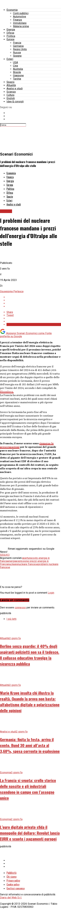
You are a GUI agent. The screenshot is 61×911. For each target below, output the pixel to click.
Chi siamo (11, 877)
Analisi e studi (15, 88)
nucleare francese (28, 564)
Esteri (10, 59)
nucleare (13, 564)
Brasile (17, 72)
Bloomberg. (7, 391)
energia (12, 561)
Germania (18, 46)
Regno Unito (20, 49)
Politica (11, 36)
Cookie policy (13, 884)
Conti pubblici (20, 13)
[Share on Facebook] (34, 297)
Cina (15, 65)
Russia (17, 52)
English (11, 98)
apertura (26, 558)
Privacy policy (13, 881)
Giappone (18, 75)
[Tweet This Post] (34, 300)
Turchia (17, 78)
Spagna (17, 55)
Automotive (19, 16)
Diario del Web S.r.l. (11, 897)
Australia (18, 69)
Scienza (11, 91)
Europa (10, 39)
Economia (12, 9)
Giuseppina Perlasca (11, 291)
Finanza (17, 19)
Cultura (10, 95)
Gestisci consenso (16, 888)
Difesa (10, 32)
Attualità (11, 85)
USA (15, 62)
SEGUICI (5, 554)
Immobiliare (20, 23)
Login (51, 592)
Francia (17, 42)
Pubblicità (11, 873)
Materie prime (21, 26)
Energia (11, 29)
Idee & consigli (15, 101)
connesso (20, 607)
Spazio (10, 82)
